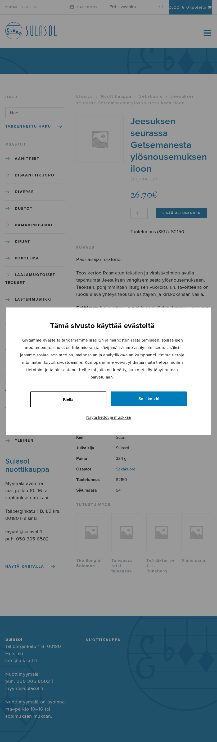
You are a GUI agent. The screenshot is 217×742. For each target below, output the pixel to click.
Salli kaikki (148, 399)
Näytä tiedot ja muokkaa (108, 417)
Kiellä (68, 399)
